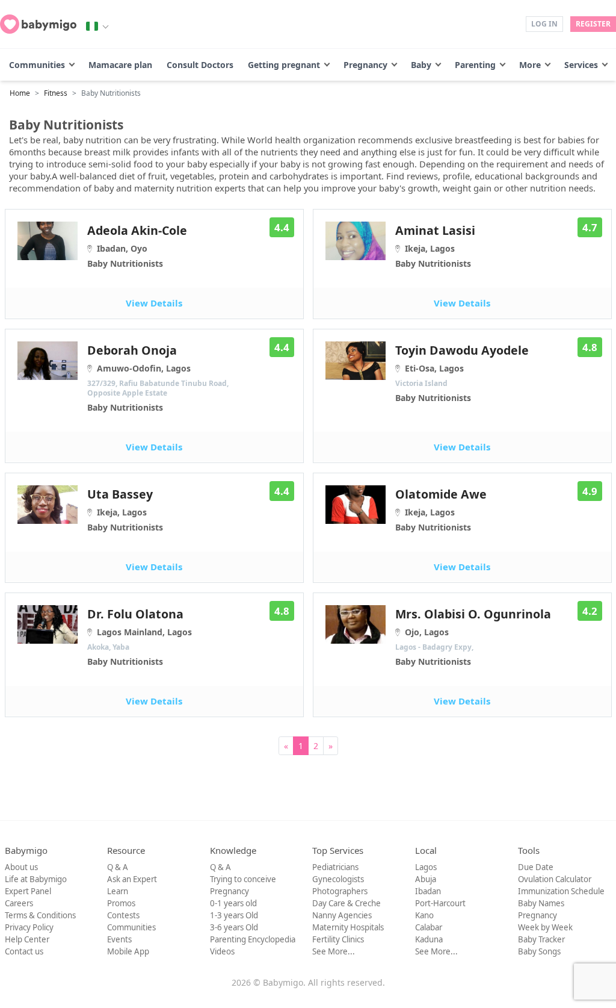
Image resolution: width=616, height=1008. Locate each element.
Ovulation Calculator (554, 879)
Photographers (340, 891)
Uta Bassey (125, 509)
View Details (154, 303)
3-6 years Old (234, 927)
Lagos (426, 867)
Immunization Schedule (561, 891)
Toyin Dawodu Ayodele (462, 372)
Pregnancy (365, 64)
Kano (424, 915)
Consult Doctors (200, 64)
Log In (544, 24)
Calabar (428, 927)
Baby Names (541, 903)
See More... (333, 951)
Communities (37, 64)
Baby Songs (539, 951)
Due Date (535, 867)
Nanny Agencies (342, 915)
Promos (121, 903)
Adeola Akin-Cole (137, 245)
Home (20, 93)
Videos (222, 951)
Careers (19, 903)
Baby (421, 64)
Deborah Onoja (158, 377)
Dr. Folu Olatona (139, 636)
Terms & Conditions (40, 915)
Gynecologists (338, 879)
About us (21, 867)
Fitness (55, 93)
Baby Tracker (541, 939)
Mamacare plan (120, 64)
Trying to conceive (243, 879)
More (530, 64)
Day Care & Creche (346, 903)
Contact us (24, 951)
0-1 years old (233, 903)
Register (593, 24)
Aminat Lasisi (435, 245)
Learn (117, 891)
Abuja (425, 879)
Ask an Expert (132, 879)
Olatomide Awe (441, 509)
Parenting (475, 64)
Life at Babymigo (36, 879)
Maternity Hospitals (348, 927)
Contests (123, 915)
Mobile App (128, 951)
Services (581, 64)
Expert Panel (28, 891)
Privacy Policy (29, 927)
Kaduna (429, 939)
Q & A (117, 867)
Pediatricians (335, 867)
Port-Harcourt (440, 903)
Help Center (27, 939)
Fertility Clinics (338, 939)
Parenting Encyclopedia (252, 939)
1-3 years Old (234, 915)
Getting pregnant (284, 64)
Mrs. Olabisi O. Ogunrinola (473, 636)
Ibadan (428, 891)
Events (119, 939)
